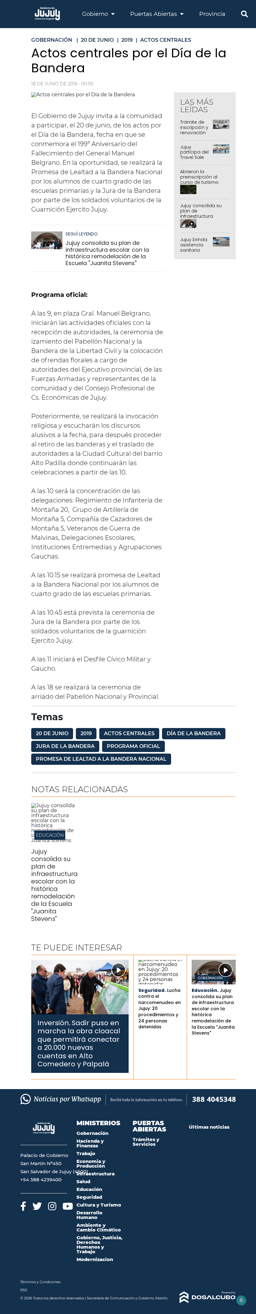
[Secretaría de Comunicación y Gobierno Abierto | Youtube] (67, 1206)
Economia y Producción (90, 1163)
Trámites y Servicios (146, 1141)
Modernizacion (94, 1259)
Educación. (205, 990)
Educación (50, 835)
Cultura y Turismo (98, 1205)
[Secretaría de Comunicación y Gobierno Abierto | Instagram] (52, 1206)
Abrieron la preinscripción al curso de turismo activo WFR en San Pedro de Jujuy (200, 182)
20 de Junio (52, 733)
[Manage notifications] (241, 1300)
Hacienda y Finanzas (90, 1143)
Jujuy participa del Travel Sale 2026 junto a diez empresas (194, 160)
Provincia (212, 14)
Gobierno (96, 14)
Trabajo (85, 1153)
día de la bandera (194, 733)
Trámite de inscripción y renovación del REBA (194, 130)
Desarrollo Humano (89, 1215)
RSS (23, 1290)
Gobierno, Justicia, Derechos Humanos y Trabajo (99, 1244)
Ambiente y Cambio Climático (98, 1227)
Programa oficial (133, 746)
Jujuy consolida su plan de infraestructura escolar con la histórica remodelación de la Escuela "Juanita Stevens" (107, 253)
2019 (86, 733)
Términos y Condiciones (40, 1282)
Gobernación (210, 978)
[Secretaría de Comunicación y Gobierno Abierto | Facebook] (23, 1206)
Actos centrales (129, 733)
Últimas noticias (209, 1127)
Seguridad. (152, 990)
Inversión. (54, 1023)
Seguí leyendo (82, 234)
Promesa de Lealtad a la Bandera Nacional (101, 759)
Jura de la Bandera (65, 746)
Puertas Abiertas (154, 14)
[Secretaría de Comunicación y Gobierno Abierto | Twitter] (37, 1206)
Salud (83, 1181)
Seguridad (89, 1197)
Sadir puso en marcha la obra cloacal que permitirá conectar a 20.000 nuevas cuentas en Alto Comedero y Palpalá (78, 1043)
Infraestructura (95, 1174)
